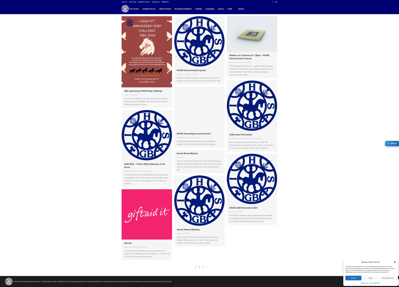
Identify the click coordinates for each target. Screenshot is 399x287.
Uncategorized (247, 138)
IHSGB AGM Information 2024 (243, 208)
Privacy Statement (374, 283)
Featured (126, 171)
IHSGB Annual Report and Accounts (194, 133)
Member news (181, 74)
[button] (395, 262)
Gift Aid (127, 243)
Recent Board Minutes (187, 153)
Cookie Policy (364, 283)
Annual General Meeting (188, 229)
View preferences (388, 278)
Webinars (165, 2)
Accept (353, 278)
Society (126, 95)
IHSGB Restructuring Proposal (191, 70)
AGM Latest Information (240, 134)
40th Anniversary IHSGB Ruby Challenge (143, 91)
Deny (371, 278)
